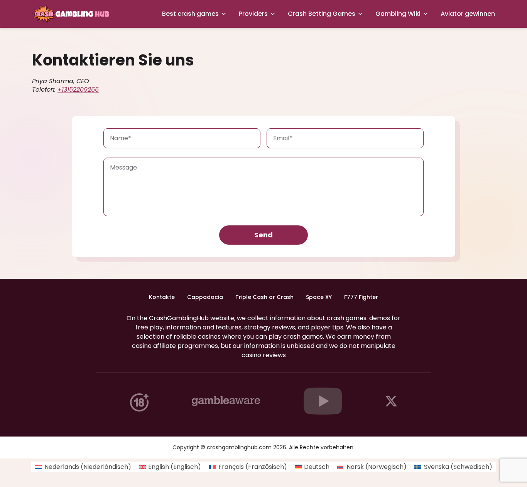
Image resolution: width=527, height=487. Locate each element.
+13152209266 (78, 89)
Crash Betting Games (321, 13)
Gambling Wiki (398, 13)
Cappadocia (205, 297)
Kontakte (162, 297)
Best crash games (190, 13)
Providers (253, 13)
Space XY (319, 297)
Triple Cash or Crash (264, 297)
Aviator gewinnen (468, 13)
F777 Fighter (361, 297)
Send (263, 235)
